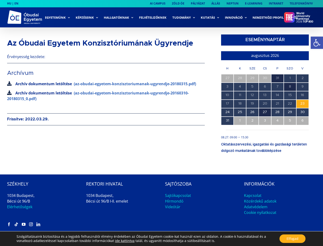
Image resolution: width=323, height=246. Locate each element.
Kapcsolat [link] (253, 195)
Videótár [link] (172, 206)
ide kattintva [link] (125, 240)
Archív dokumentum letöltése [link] (105, 83)
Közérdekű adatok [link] (260, 201)
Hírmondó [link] (174, 201)
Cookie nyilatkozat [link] (260, 212)
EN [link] (16, 3)
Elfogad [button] (292, 238)
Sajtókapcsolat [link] (178, 195)
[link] (317, 43)
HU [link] (9, 3)
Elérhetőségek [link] (19, 206)
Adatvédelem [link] (255, 206)
